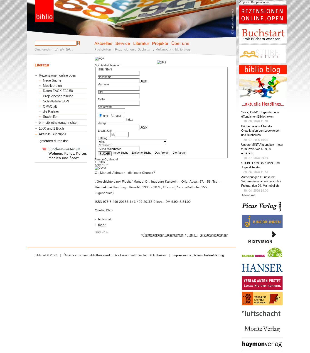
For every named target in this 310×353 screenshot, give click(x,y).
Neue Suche (52, 80)
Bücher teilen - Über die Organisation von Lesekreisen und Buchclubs (260, 131)
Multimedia (163, 49)
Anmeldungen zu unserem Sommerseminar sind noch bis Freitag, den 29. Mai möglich (261, 181)
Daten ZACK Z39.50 (58, 91)
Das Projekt (162, 152)
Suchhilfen (50, 116)
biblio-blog (182, 49)
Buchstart (144, 49)
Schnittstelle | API (56, 101)
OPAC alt (50, 106)
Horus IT (192, 235)
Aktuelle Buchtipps (52, 134)
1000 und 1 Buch (51, 128)
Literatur (141, 43)
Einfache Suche (141, 152)
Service (122, 43)
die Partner (51, 111)
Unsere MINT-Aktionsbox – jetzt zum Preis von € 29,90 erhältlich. (262, 149)
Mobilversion (52, 85)
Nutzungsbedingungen (214, 235)
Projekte (160, 43)
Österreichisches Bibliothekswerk (163, 235)
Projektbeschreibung (58, 96)
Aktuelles (103, 43)
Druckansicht (44, 49)
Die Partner (179, 152)
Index (143, 81)
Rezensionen (124, 49)
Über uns (180, 43)
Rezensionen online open (57, 75)
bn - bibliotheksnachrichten (58, 122)
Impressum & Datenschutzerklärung (198, 255)
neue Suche (120, 152)
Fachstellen (102, 49)
